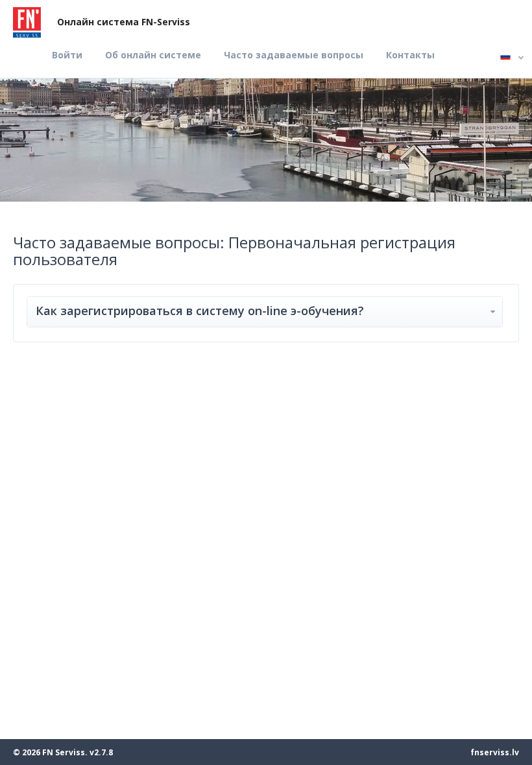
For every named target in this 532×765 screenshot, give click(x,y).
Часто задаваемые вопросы (293, 55)
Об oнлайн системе (153, 55)
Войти (67, 55)
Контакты (410, 55)
